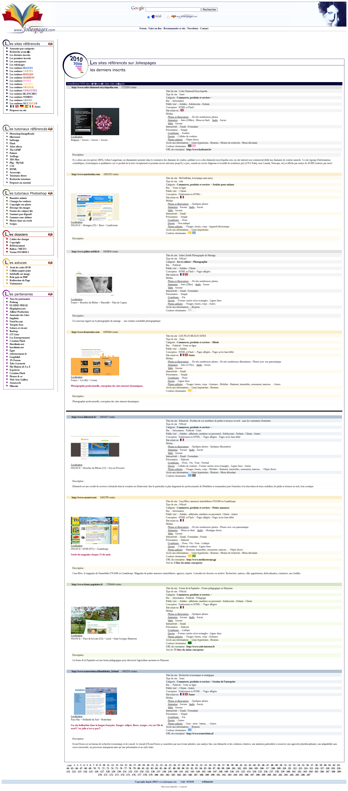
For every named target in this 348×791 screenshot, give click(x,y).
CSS (12, 166)
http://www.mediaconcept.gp (201, 559)
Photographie (200, 261)
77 (125, 768)
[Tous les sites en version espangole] (26, 106)
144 (198, 771)
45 (259, 765)
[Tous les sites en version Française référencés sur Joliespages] (12, 106)
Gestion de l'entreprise (223, 681)
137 (158, 771)
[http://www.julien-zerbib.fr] (95, 297)
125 (91, 771)
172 (111, 774)
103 (245, 768)
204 (291, 774)
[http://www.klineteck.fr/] (95, 462)
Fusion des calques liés (21, 211)
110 (284, 768)
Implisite (14, 318)
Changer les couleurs (20, 201)
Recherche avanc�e (20, 51)
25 (170, 765)
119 (333, 768)
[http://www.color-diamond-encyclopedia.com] (95, 134)
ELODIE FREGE (19, 305)
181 (162, 774)
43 (250, 765)
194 (235, 774)
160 (288, 771)
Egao (12, 350)
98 (218, 768)
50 (281, 765)
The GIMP (15, 149)
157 (271, 771)
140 (175, 771)
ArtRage (14, 156)
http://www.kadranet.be (198, 149)
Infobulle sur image (20, 274)
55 (303, 765)
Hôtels (215, 342)
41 (241, 765)
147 (215, 771)
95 (205, 768)
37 (223, 765)
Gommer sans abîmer (21, 217)
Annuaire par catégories (22, 48)
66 (77, 768)
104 (250, 768)
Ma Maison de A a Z (20, 366)
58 (316, 765)
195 (241, 774)
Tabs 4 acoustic (17, 363)
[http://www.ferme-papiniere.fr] (95, 633)
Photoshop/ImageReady (22, 133)
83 (152, 768)
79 (134, 768)
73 (108, 768)
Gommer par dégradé (21, 214)
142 (186, 771)
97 (214, 768)
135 (147, 771)
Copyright (15, 242)
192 (224, 774)
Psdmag (14, 302)
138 (164, 771)
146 (209, 771)
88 (174, 768)
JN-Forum (15, 360)
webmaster (207, 781)
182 (167, 774)
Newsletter (192, 28)
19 (143, 765)
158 (277, 771)
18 (139, 765)
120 (338, 768)
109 (279, 768)
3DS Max (14, 159)
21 (152, 765)
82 (147, 768)
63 (338, 765)
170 (100, 774)
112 (295, 768)
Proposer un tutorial (20, 182)
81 (143, 768)
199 (263, 774)
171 (105, 774)
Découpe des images (20, 207)
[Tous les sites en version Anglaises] (17, 106)
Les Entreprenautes (20, 337)
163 (305, 771)
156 (265, 771)
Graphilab (15, 357)
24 (166, 765)
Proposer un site (18, 110)
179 (150, 774)
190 (212, 774)
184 (179, 774)
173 (117, 774)
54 (298, 765)
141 (181, 771)
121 (68, 771)
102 (239, 768)
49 (276, 765)
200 (269, 774)
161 (294, 771)
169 (339, 771)
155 (260, 771)
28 (183, 765)
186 (190, 774)
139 (170, 771)
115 (311, 768)
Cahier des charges (19, 239)
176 (134, 774)
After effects (16, 146)
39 (232, 765)
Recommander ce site (174, 28)
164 (311, 771)
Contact (204, 28)
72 (103, 768)
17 (135, 765)
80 (139, 768)
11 (108, 765)
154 (254, 771)
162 (299, 771)
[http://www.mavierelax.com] (95, 219)
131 (124, 771)
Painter (13, 153)
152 (243, 771)
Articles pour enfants (223, 184)
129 (113, 771)
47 (267, 765)
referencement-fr (18, 353)
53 (294, 765)
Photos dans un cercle (21, 220)
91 (187, 768)
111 (289, 768)
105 (256, 768)
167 (327, 771)
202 (280, 774)
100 (228, 768)
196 (246, 774)
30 (192, 765)
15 (126, 765)
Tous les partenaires (20, 299)
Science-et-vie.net (18, 328)
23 (161, 765)
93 (196, 768)
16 (130, 765)
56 (307, 765)
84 (156, 768)
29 (188, 765)
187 (196, 774)
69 (90, 768)
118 (327, 768)
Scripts (13, 224)
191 (218, 774)
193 (229, 774)
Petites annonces (220, 507)
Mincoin (14, 386)
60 (325, 765)
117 (322, 768)
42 (245, 765)
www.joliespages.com (168, 782)
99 (223, 768)
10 (104, 765)
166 (322, 771)
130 (119, 771)
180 (156, 774)
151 (237, 771)
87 (170, 768)
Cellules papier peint (20, 270)
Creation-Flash (17, 341)
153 (249, 771)
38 (228, 765)
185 (184, 774)
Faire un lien (155, 28)
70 (94, 768)
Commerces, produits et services (193, 97)
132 (130, 771)
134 (141, 771)
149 (226, 771)
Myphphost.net (18, 308)
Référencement (17, 245)
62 (334, 765)
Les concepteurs (18, 61)
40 (236, 765)
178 (145, 774)
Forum (143, 28)
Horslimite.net (17, 344)
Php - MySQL (17, 162)
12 (112, 765)
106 (262, 768)
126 (96, 771)
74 (112, 768)
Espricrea (15, 370)
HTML (13, 169)
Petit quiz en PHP (19, 277)
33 (205, 765)
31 (197, 765)
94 (201, 768)
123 (79, 771)
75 (116, 768)
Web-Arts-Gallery (19, 379)
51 (285, 765)
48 (272, 765)
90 (183, 768)
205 (297, 774)
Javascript (15, 172)
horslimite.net (17, 347)
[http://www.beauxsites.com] (95, 374)
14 (121, 765)
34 (210, 765)
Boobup (14, 331)
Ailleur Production (19, 311)
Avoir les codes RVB (20, 267)
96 (209, 768)
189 (207, 774)
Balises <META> (18, 249)
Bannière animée (18, 198)
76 (121, 768)
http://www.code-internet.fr (200, 646)
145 (203, 771)
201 (275, 774)
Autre (37, 106)
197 (252, 774)
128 (108, 771)
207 (308, 774)
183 (173, 774)
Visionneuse (16, 283)
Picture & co (16, 376)
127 (102, 771)
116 (316, 768)
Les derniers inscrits (20, 55)
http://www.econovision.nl (199, 733)
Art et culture (184, 261)
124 (85, 771)
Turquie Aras (16, 324)
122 (74, 771)
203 (286, 774)
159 (282, 771)
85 (161, 768)
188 (201, 774)
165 (316, 771)
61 (329, 765)
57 (312, 765)
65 (72, 768)
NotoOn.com (16, 321)
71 (99, 768)
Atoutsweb (15, 382)
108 (273, 768)
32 (201, 765)
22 (157, 765)
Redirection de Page (20, 280)
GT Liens (14, 334)
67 (81, 768)
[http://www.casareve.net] (95, 543)
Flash (12, 143)
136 (153, 771)
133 (136, 771)
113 (300, 768)
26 (174, 765)
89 (178, 768)
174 (122, 774)
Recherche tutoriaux (20, 179)
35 (214, 765)
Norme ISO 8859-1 (19, 252)
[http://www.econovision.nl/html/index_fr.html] (95, 714)
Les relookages (17, 64)
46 (263, 765)
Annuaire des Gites (19, 315)
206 (303, 774)
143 (192, 771)
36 (219, 765)
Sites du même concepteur (188, 562)
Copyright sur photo (20, 204)
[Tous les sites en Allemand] (22, 106)
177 (139, 774)
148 (220, 771)
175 (128, 774)
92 (192, 768)
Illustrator (15, 137)
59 (321, 765)
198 (258, 774)
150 (232, 771)
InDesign (14, 140)
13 (117, 765)
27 (179, 765)
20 (148, 765)
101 (233, 768)
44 (254, 765)
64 (68, 768)
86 (165, 768)
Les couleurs (21, 68)
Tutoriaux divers (18, 175)
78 (130, 768)
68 (85, 768)
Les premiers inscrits (20, 58)
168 (333, 771)
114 (306, 768)
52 (290, 765)
